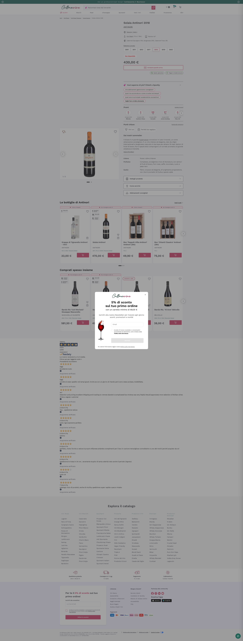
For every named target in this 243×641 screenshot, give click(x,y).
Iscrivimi (127, 340)
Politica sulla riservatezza (127, 346)
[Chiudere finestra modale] (145, 294)
